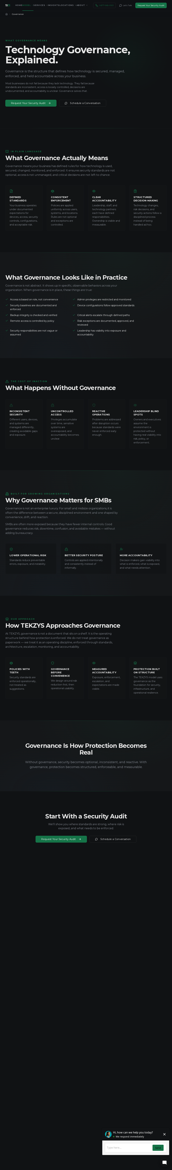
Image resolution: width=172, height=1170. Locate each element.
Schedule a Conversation (85, 103)
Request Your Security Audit (151, 5)
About (81, 5)
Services (39, 5)
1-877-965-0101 (106, 5)
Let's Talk (127, 5)
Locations (67, 5)
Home (19, 5)
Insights (54, 5)
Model (26, 5)
